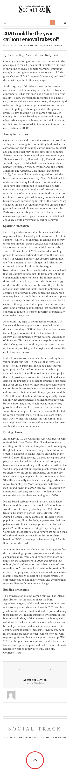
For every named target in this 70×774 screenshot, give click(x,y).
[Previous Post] (19, 668)
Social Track (35, 728)
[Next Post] (51, 668)
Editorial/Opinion (52, 45)
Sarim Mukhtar (29, 45)
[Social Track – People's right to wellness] (35, 9)
